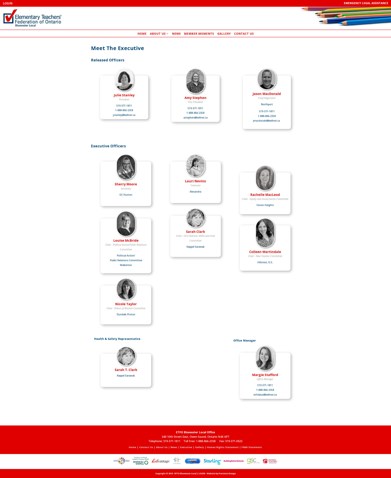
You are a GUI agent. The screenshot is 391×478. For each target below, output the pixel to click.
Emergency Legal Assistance (366, 3)
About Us (158, 34)
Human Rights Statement (223, 447)
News (176, 34)
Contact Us (244, 34)
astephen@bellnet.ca (195, 117)
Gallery (224, 34)
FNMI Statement (252, 447)
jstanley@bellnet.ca (124, 115)
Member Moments (199, 34)
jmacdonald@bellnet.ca (266, 120)
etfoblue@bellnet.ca (265, 394)
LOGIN (8, 3)
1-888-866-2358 (124, 110)
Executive (186, 447)
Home (142, 34)
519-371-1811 (124, 105)
